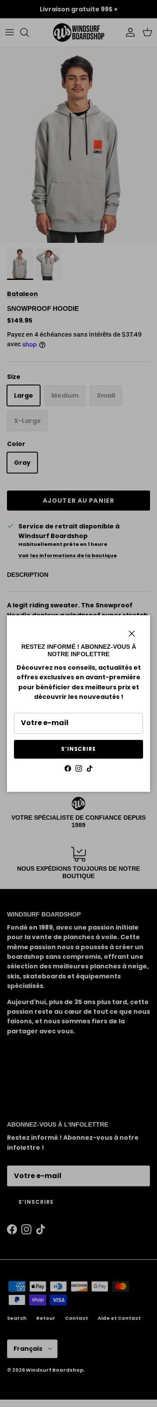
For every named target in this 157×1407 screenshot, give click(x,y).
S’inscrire (78, 749)
